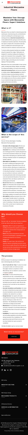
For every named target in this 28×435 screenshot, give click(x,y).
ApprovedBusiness (5, 415)
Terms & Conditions (15, 430)
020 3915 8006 (7, 326)
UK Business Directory (6, 404)
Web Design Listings (6, 392)
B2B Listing (4, 380)
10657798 (24, 426)
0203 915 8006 (7, 364)
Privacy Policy (7, 430)
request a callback (8, 272)
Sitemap (22, 430)
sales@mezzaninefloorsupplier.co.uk (13, 365)
